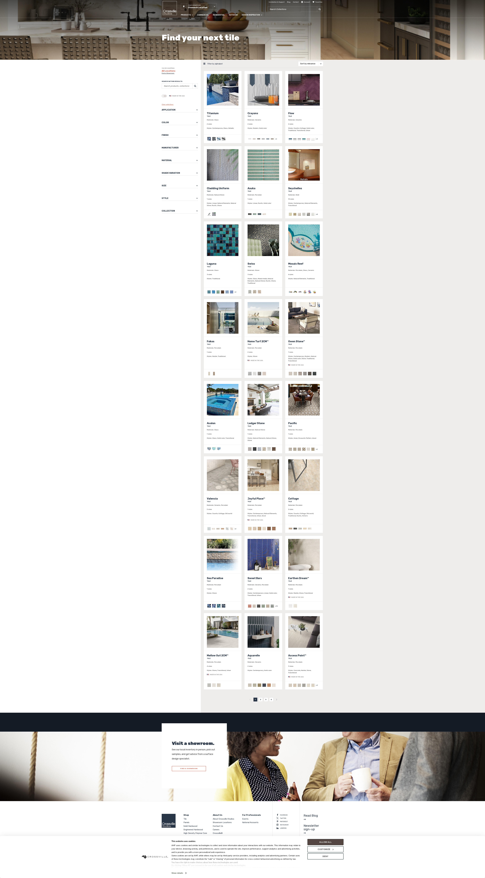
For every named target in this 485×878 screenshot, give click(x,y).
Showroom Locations (222, 822)
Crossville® (218, 833)
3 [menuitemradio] (265, 699)
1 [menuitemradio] (255, 699)
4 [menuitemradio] (271, 699)
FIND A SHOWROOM (189, 768)
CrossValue (185, 57)
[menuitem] (250, 700)
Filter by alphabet (215, 64)
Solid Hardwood (186, 31)
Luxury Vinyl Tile (187, 52)
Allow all (325, 842)
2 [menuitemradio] (260, 699)
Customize (324, 849)
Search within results (172, 81)
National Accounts (250, 822)
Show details (177, 873)
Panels (183, 26)
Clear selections (167, 104)
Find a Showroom (168, 73)
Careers (216, 829)
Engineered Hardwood (189, 36)
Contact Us (218, 826)
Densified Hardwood (188, 41)
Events (245, 819)
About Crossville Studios (223, 819)
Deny (326, 856)
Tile (182, 21)
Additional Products (188, 62)
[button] (199, 6)
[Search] (319, 9)
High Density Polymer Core (190, 46)
